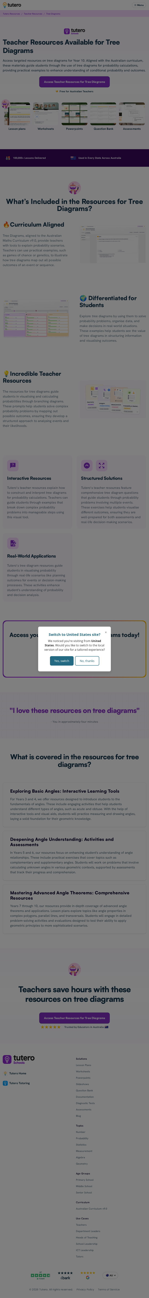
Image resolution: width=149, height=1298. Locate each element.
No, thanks (87, 661)
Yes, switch (61, 661)
